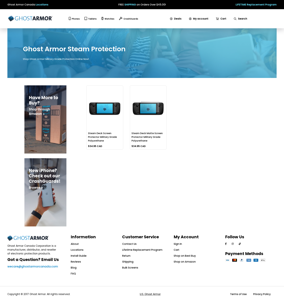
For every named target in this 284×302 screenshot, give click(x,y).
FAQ (73, 273)
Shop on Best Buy (185, 256)
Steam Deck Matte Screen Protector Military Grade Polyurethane (147, 137)
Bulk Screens (130, 267)
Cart (223, 18)
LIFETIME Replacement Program (256, 4)
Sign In (178, 244)
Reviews (76, 261)
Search (242, 18)
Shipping (127, 261)
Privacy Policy (262, 294)
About (75, 244)
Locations (42, 4)
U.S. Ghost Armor (150, 294)
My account (200, 18)
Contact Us (129, 244)
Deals (177, 18)
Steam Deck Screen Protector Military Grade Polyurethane (102, 137)
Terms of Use (238, 294)
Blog (73, 267)
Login (193, 22)
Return (126, 256)
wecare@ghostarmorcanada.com (32, 266)
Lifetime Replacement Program (142, 250)
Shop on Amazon (185, 261)
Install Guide (79, 256)
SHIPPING (130, 4)
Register (195, 26)
